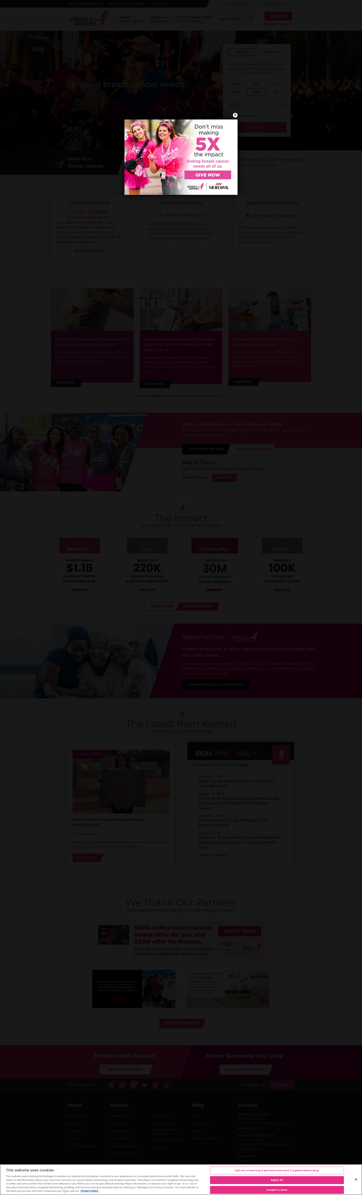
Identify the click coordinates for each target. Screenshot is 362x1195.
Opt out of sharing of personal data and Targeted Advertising (277, 1170)
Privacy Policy (89, 1191)
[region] (181, 1179)
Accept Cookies (277, 1190)
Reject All (277, 1180)
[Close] (356, 1179)
